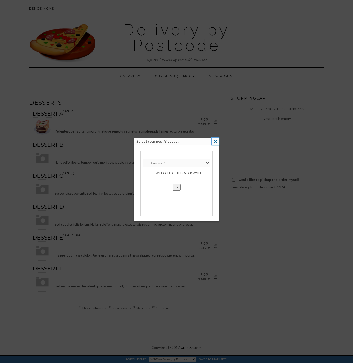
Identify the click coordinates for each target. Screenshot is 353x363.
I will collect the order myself (179, 173)
